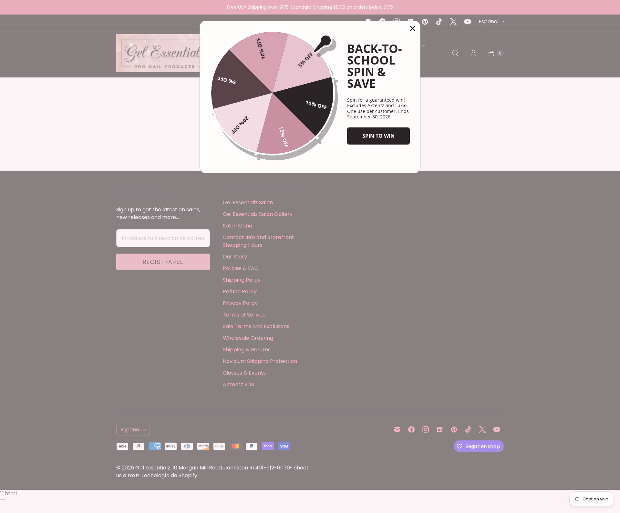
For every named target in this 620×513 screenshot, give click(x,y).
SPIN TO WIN (378, 135)
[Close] (412, 28)
